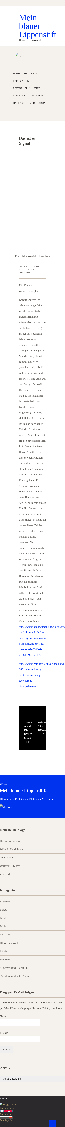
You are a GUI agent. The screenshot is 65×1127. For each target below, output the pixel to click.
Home (17, 73)
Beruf (3, 918)
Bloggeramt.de (7, 1108)
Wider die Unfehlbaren (11, 849)
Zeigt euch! (5, 874)
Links (36, 88)
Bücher (3, 926)
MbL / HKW (30, 73)
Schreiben (5, 959)
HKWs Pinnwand (9, 943)
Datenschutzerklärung (30, 103)
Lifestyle (4, 951)
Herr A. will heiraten (10, 841)
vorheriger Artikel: (27, 732)
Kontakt (19, 95)
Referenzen (21, 88)
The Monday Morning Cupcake (16, 976)
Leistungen (21, 81)
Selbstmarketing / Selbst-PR (14, 967)
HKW (25, 266)
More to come (7, 857)
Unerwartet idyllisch (10, 866)
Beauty (3, 909)
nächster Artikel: (41, 728)
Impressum (36, 95)
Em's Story (5, 934)
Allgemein (5, 901)
